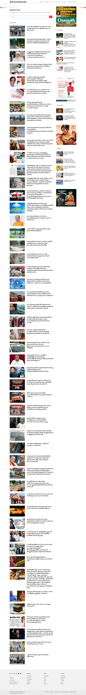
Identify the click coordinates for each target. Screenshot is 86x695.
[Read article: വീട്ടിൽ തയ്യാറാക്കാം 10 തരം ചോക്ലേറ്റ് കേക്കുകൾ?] (17, 608)
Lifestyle (62, 680)
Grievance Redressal (13, 683)
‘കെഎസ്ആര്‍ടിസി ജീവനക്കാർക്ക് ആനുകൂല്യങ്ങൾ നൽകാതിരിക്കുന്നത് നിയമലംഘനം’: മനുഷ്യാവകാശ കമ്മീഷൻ (40, 293)
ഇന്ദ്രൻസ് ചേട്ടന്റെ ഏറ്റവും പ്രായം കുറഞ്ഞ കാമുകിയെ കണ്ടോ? (70, 167)
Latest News (46, 675)
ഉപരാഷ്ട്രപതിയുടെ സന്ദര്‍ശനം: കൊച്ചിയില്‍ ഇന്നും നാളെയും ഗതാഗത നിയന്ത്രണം (39, 217)
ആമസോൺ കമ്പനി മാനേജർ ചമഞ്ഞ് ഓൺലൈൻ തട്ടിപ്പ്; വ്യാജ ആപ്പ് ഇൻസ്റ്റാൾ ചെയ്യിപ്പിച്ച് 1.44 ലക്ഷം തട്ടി (40, 432)
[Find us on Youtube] (18, 673)
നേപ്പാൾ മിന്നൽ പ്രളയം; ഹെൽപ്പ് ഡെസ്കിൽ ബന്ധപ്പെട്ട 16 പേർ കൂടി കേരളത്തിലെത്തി (38, 255)
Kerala (45, 677)
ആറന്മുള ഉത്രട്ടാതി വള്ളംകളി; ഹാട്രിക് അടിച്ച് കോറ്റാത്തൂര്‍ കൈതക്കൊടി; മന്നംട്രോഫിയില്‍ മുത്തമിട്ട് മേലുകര (39, 41)
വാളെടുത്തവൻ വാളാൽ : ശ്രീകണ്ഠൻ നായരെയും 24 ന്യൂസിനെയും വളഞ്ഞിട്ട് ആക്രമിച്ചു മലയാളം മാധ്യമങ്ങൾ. (39, 382)
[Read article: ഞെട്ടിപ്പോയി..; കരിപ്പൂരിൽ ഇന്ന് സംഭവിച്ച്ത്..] (59, 182)
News (41, 1)
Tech (62, 682)
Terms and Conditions (14, 682)
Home (11, 7)
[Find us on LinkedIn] (16, 673)
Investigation (71, 1)
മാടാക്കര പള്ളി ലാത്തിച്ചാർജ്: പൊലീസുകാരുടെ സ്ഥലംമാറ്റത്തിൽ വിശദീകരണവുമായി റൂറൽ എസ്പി (38, 331)
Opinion (28, 683)
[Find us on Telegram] (20, 673)
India (45, 679)
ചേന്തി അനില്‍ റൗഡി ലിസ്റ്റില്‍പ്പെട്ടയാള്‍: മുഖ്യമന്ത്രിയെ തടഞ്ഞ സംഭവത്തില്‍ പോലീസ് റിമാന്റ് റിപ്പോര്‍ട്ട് (39, 533)
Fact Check (57, 1)
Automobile (63, 675)
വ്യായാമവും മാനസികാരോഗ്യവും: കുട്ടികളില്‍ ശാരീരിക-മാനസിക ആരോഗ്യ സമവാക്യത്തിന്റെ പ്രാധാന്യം (40, 521)
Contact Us (12, 679)
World (45, 680)
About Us (11, 677)
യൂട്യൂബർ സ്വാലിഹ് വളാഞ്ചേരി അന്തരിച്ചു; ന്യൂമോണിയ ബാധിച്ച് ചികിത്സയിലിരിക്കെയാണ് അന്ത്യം (40, 369)
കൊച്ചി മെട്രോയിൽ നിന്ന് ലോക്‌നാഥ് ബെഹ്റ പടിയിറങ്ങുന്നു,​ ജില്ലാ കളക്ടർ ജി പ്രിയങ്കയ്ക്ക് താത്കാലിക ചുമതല (40, 306)
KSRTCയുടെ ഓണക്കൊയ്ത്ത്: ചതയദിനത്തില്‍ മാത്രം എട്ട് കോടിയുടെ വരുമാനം (39, 394)
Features (28, 680)
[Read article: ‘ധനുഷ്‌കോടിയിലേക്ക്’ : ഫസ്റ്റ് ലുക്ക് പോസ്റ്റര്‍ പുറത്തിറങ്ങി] (17, 448)
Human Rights (29, 679)
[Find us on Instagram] (14, 673)
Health (62, 679)
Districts (47, 1)
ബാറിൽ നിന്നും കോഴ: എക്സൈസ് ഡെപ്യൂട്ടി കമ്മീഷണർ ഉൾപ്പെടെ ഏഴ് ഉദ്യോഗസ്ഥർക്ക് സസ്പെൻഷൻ (38, 91)
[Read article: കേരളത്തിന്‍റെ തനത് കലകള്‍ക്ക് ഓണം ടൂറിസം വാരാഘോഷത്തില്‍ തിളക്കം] (17, 511)
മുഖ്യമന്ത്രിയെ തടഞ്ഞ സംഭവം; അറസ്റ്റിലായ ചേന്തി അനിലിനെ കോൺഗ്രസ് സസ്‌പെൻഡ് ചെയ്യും (37, 420)
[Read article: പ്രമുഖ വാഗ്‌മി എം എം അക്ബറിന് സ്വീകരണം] (17, 659)
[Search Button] (75, 1)
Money (62, 683)
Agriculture (63, 677)
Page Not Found (15, 7)
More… (64, 1)
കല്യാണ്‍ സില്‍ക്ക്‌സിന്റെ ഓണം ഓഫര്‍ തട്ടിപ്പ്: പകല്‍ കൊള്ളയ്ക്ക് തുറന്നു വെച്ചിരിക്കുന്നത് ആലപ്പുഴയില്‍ (39, 407)
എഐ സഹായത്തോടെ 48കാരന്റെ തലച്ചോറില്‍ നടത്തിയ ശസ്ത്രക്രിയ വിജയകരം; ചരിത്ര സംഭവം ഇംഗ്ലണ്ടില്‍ (39, 281)
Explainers (29, 682)
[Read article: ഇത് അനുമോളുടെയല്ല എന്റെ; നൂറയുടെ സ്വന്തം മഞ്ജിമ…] (59, 153)
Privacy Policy (12, 680)
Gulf (52, 1)
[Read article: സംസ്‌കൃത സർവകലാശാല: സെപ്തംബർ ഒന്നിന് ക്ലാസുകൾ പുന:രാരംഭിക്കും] (17, 498)
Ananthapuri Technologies (19, 693)
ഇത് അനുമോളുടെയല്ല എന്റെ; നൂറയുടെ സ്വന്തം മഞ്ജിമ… (69, 153)
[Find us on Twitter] (12, 673)
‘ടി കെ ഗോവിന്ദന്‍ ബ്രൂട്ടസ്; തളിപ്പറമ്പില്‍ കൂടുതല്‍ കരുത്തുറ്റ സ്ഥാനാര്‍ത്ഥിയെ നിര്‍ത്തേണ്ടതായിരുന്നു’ (39, 66)
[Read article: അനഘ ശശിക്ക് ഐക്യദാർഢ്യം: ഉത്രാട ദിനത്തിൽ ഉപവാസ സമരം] (17, 646)
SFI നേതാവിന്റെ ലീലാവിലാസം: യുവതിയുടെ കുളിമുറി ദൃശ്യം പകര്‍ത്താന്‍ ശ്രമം (40, 558)
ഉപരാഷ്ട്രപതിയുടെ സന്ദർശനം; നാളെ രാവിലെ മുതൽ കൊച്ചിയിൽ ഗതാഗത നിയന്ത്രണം (39, 28)
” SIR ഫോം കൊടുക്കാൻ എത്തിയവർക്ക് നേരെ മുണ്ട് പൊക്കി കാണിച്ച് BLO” (70, 174)
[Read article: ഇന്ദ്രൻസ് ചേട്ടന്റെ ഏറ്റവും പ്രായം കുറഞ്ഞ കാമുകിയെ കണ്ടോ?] (59, 168)
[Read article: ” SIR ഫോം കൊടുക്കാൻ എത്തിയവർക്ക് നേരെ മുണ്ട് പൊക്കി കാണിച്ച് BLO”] (59, 175)
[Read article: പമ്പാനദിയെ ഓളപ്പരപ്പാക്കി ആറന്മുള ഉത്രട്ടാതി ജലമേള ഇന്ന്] (17, 233)
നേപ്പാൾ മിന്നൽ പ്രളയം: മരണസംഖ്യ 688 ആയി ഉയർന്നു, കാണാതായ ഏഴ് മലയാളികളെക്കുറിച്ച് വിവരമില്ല (39, 243)
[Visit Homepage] (18, 2)
